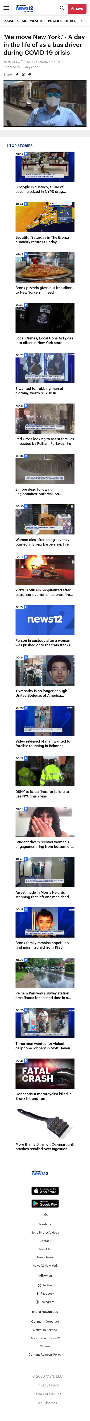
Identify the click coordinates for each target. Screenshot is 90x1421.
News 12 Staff (12, 61)
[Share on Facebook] (17, 74)
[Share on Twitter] (23, 74)
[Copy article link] (29, 74)
